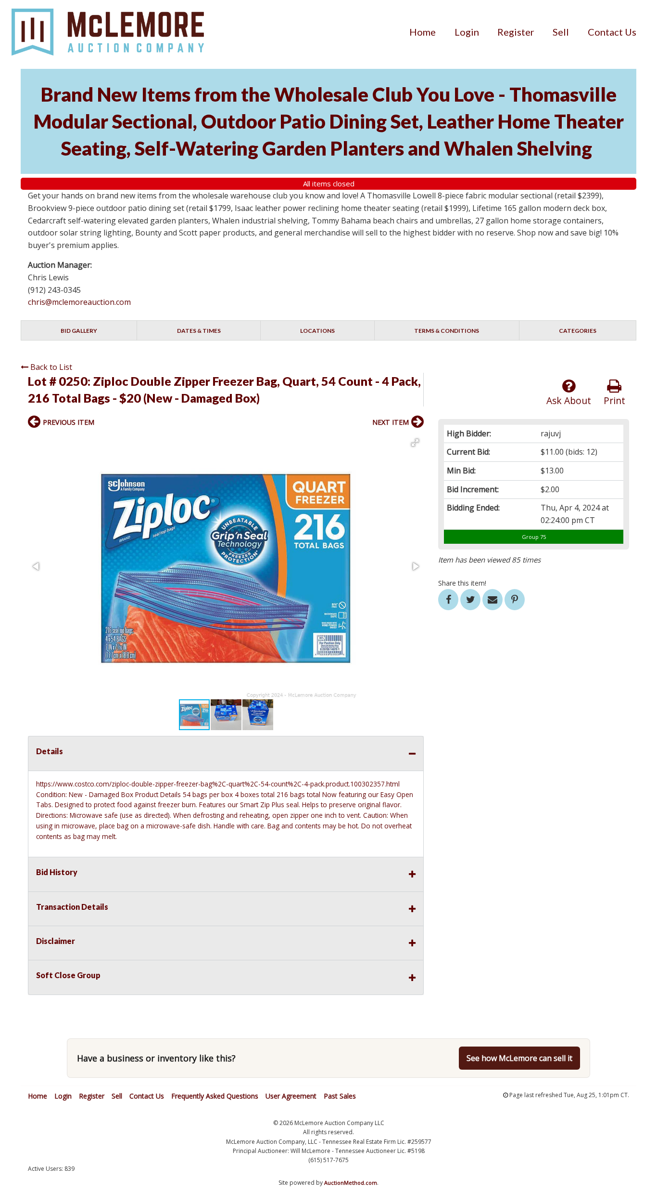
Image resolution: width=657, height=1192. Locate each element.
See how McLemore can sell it (519, 1058)
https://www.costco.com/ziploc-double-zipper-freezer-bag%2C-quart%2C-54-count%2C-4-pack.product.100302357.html (218, 783)
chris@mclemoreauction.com (79, 302)
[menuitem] (422, 32)
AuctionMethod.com (350, 1182)
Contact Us (612, 32)
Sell (561, 32)
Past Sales (340, 1095)
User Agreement (290, 1095)
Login (467, 32)
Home (422, 32)
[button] (415, 442)
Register (515, 32)
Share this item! (462, 583)
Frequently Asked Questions (214, 1095)
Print (614, 400)
